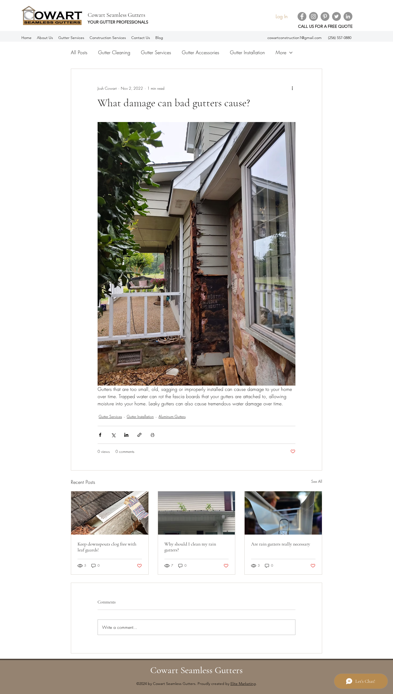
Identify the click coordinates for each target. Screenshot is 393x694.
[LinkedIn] (348, 16)
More (281, 52)
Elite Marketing (243, 683)
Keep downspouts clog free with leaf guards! (107, 547)
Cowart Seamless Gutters (116, 14)
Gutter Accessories (200, 52)
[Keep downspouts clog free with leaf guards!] (109, 513)
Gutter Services (156, 52)
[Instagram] (313, 16)
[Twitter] (336, 16)
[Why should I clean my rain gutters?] (196, 513)
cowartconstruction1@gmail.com (294, 37)
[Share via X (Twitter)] (113, 434)
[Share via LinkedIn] (126, 434)
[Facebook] (302, 16)
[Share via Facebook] (100, 434)
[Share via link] (139, 434)
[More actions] (292, 88)
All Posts (79, 52)
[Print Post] (152, 434)
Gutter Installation (247, 52)
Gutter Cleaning (114, 52)
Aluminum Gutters (172, 416)
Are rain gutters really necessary (280, 544)
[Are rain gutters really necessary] (283, 513)
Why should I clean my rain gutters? (190, 547)
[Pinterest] (325, 16)
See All (316, 481)
